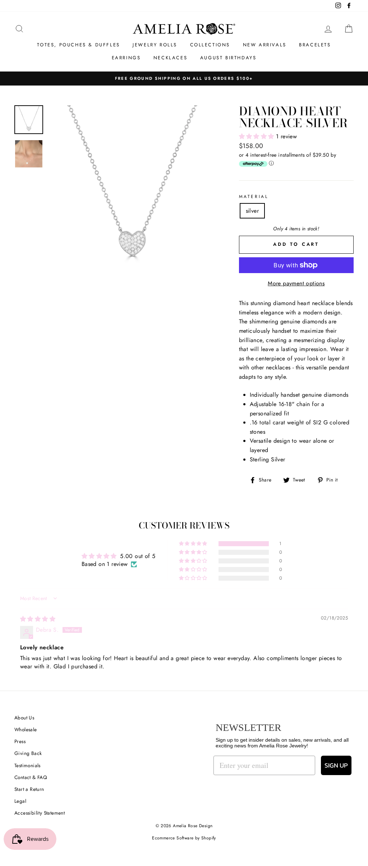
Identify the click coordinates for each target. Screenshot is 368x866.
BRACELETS (315, 44)
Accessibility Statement (39, 812)
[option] (132, 188)
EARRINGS (126, 57)
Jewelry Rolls (155, 44)
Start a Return (29, 789)
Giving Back (28, 753)
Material (253, 196)
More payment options (296, 283)
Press (20, 741)
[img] (37, 619)
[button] (257, 136)
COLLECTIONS (210, 44)
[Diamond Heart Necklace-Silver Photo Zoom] (132, 188)
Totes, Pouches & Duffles (78, 44)
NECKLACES (170, 57)
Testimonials (27, 765)
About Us (24, 717)
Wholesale (25, 729)
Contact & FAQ (30, 777)
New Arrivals (264, 44)
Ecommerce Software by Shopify (184, 838)
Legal (20, 801)
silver (252, 211)
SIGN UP (336, 765)
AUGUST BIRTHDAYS (228, 57)
